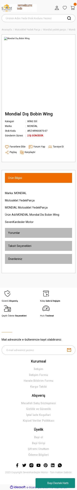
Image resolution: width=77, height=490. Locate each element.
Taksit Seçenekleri (19, 246)
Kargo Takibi (38, 386)
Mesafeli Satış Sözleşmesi (38, 403)
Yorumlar (14, 233)
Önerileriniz (15, 259)
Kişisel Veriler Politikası (38, 420)
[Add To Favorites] (15, 147)
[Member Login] (57, 8)
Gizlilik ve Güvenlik (38, 409)
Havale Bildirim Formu (38, 380)
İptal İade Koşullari (38, 415)
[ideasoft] (18, 487)
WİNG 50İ (32, 121)
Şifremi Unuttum (38, 449)
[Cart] (72, 8)
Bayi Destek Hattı (58, 483)
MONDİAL (32, 126)
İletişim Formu (38, 375)
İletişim (38, 369)
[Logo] (19, 8)
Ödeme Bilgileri (38, 455)
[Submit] (69, 350)
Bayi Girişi (38, 443)
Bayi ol (38, 437)
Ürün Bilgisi (15, 178)
